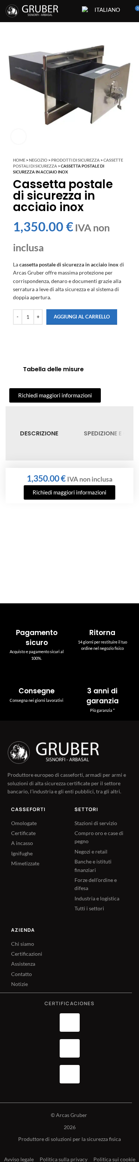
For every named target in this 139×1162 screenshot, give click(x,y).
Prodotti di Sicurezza (75, 160)
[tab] (39, 433)
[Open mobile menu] (71, 11)
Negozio (38, 160)
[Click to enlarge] (18, 136)
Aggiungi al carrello (82, 317)
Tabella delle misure (53, 369)
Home (19, 160)
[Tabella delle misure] (13, 369)
